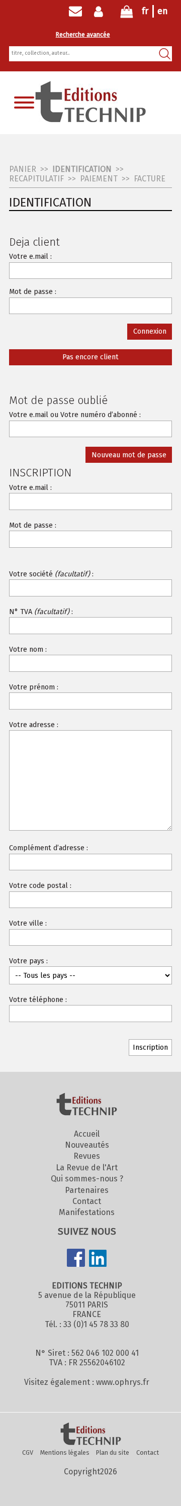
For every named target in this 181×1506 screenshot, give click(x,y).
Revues (86, 1156)
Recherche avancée (83, 34)
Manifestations (87, 1212)
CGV (27, 1452)
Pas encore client (90, 357)
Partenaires (87, 1190)
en (162, 11)
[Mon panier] (126, 14)
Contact (86, 1201)
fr (145, 11)
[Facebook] (76, 1259)
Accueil (87, 1134)
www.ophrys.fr (122, 1382)
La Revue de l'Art (87, 1167)
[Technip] (90, 119)
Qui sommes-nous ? (87, 1178)
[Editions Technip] (90, 1435)
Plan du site (112, 1452)
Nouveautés (87, 1145)
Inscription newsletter (75, 11)
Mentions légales (64, 1452)
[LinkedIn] (98, 1259)
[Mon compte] (101, 11)
